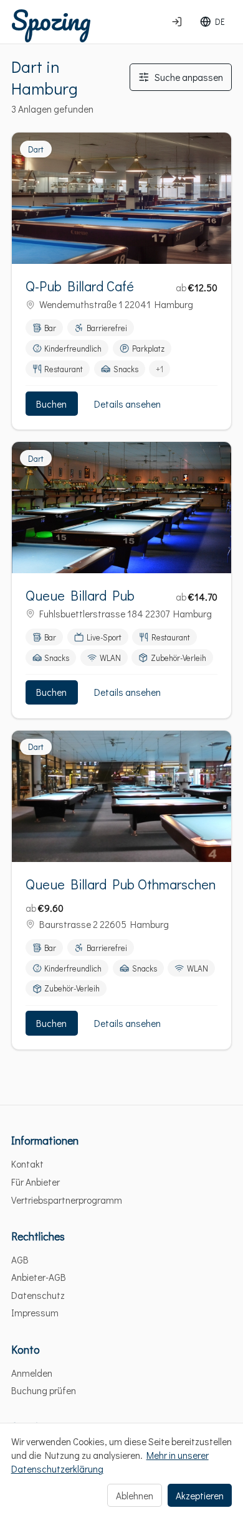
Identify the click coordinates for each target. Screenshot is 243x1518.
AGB (20, 1259)
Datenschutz (38, 1295)
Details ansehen (127, 404)
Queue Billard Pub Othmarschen (121, 884)
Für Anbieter (35, 1182)
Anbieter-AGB (38, 1277)
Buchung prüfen (43, 1390)
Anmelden (31, 1373)
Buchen (51, 404)
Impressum (35, 1312)
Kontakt (27, 1164)
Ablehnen (134, 1495)
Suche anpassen (189, 77)
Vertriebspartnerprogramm (66, 1200)
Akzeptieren (200, 1495)
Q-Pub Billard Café (80, 286)
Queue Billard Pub (80, 595)
